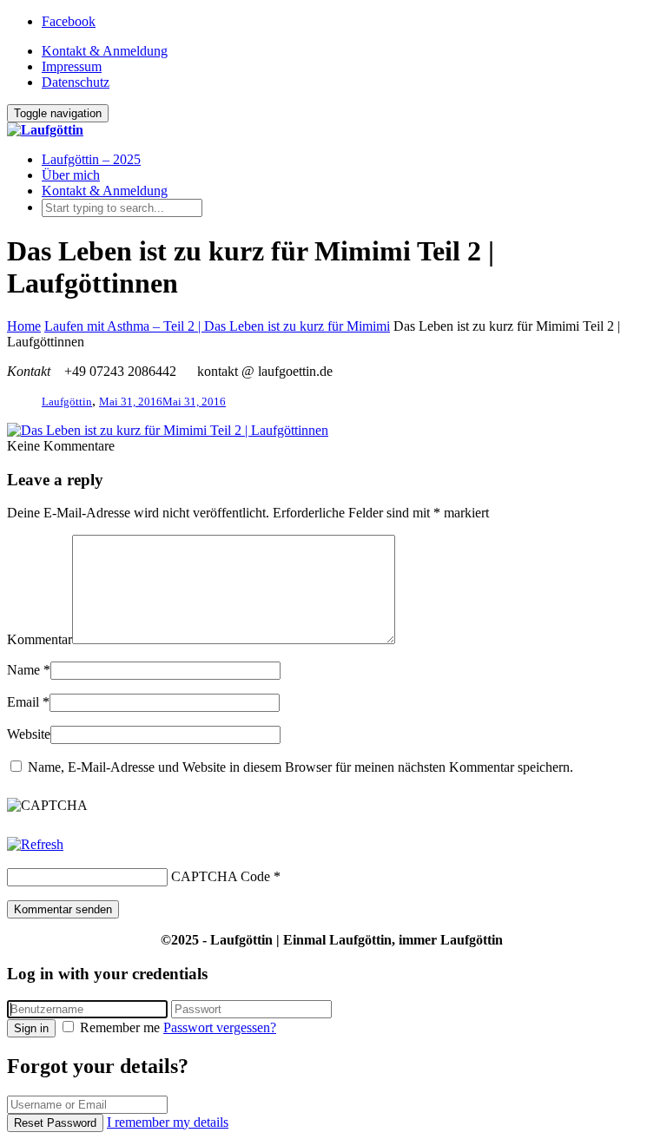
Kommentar (39, 639)
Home (24, 326)
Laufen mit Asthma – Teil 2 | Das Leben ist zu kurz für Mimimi (217, 326)
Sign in (31, 1028)
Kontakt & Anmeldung (105, 50)
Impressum (72, 66)
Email (23, 702)
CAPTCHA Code (220, 876)
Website (28, 734)
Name (23, 669)
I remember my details (167, 1122)
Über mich (71, 175)
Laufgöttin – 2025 (91, 159)
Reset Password (55, 1122)
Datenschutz (75, 82)
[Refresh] (35, 844)
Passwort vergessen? (219, 1027)
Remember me (119, 1027)
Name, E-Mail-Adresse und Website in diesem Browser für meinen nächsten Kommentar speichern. (300, 767)
